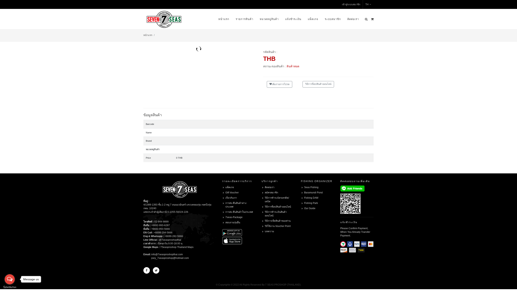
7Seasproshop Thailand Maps (176, 247)
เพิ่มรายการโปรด (281, 84)
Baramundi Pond (313, 192)
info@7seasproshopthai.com (167, 254)
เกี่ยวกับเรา (231, 197)
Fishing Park (311, 203)
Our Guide (309, 208)
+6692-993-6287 (160, 225)
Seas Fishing (311, 187)
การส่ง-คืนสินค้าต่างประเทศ (235, 205)
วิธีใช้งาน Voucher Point (278, 226)
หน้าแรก (223, 19)
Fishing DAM (311, 197)
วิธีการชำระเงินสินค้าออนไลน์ (276, 214)
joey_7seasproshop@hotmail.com (170, 258)
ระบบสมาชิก (333, 19)
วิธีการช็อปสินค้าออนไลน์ (318, 84)
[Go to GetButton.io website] (9, 287)
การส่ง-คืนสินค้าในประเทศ (239, 212)
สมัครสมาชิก (271, 192)
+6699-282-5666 (173, 236)
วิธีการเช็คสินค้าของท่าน (278, 220)
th (367, 4)
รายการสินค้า (244, 19)
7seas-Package (234, 217)
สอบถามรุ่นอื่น (232, 222)
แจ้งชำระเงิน (293, 19)
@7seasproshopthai (170, 239)
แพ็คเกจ (313, 19)
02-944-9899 (161, 221)
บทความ (269, 231)
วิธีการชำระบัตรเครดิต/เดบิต (277, 199)
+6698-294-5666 (163, 232)
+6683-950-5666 (160, 229)
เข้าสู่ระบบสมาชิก (351, 4)
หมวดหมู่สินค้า (269, 19)
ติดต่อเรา (353, 19)
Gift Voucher (232, 192)
